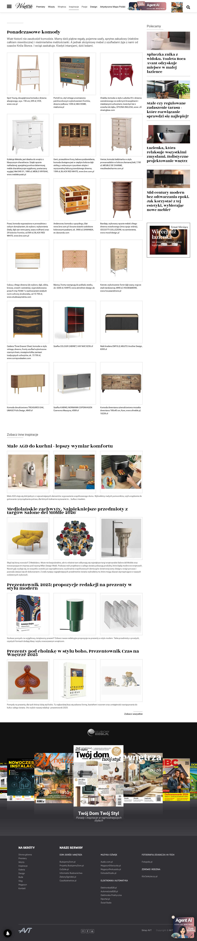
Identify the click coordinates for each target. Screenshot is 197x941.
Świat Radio (106, 903)
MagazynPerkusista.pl (111, 869)
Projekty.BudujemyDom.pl (72, 865)
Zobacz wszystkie (133, 714)
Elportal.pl (105, 899)
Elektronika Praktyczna (111, 895)
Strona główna (25, 854)
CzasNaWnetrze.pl (68, 880)
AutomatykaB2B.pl (109, 891)
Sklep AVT (147, 930)
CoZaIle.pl (64, 869)
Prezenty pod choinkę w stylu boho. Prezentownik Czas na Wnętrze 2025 (73, 652)
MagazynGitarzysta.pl (111, 865)
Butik (20, 877)
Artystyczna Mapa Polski (112, 6)
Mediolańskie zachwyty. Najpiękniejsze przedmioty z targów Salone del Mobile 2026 (67, 510)
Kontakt (22, 888)
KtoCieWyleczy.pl (149, 876)
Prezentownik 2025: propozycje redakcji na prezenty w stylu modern (69, 585)
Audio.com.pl (107, 862)
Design (93, 6)
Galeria (21, 870)
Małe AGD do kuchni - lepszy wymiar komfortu (60, 445)
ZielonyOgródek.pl (68, 877)
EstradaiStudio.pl (108, 873)
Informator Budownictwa (71, 873)
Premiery (40, 6)
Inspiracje (23, 866)
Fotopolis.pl (147, 862)
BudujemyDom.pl (67, 862)
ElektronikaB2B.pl (109, 888)
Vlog (20, 881)
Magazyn (22, 885)
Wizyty (51, 6)
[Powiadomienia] (8, 933)
